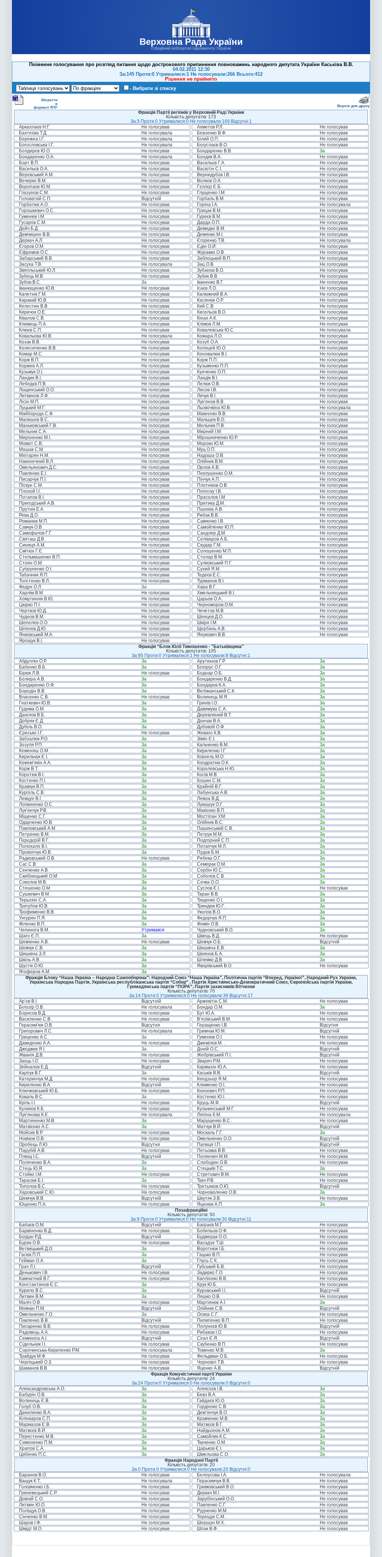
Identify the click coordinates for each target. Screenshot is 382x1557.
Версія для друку (353, 106)
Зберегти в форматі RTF (45, 103)
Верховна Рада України (191, 42)
